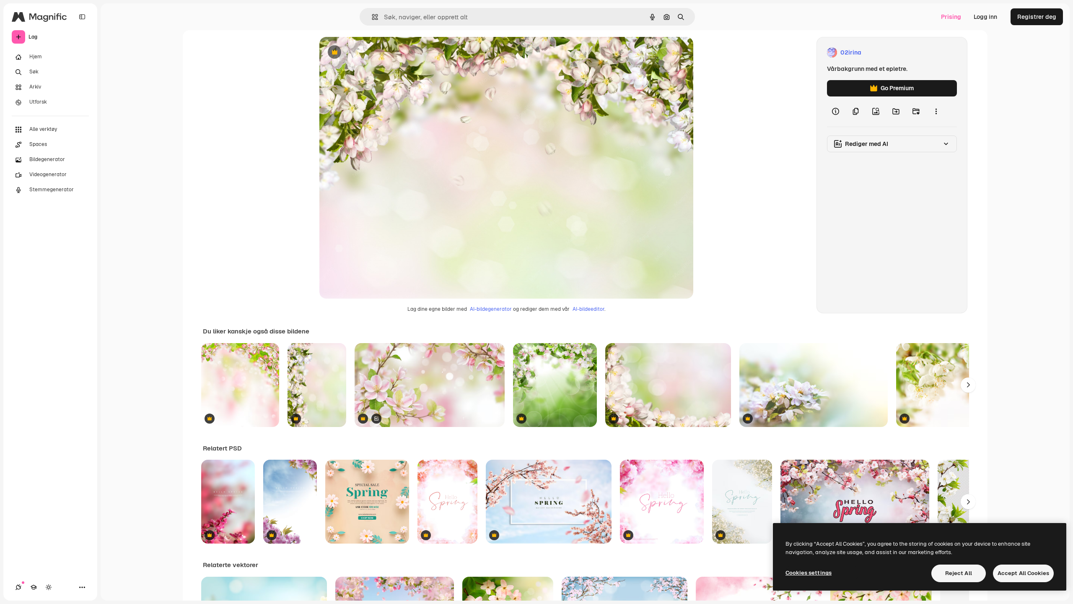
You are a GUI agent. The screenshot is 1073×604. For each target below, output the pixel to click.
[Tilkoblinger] (18, 587)
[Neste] (968, 385)
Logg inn (985, 17)
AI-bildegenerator (491, 309)
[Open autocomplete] (371, 17)
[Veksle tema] (48, 587)
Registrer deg (1036, 17)
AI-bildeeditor (588, 309)
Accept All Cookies (1023, 573)
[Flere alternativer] (936, 111)
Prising (951, 17)
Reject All (958, 573)
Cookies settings (808, 572)
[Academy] (33, 587)
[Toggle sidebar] (82, 16)
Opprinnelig (378, 53)
